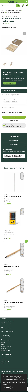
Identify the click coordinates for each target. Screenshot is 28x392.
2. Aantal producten (8, 108)
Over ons (3, 342)
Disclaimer (3, 363)
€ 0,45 (7, 274)
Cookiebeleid (4, 359)
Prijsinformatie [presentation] (14, 136)
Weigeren (13, 387)
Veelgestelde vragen (5, 350)
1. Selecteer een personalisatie (11, 94)
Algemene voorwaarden (6, 357)
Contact (2, 344)
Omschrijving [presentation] (13, 140)
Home (2, 10)
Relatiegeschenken (9, 10)
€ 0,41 (7, 238)
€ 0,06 (7, 204)
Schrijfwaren (18, 10)
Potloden (3, 12)
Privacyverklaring (5, 361)
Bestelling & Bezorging (6, 346)
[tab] (14, 136)
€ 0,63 (7, 310)
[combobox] (8, 5)
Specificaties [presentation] (14, 144)
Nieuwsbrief (3, 348)
